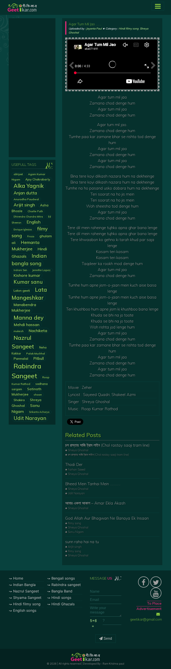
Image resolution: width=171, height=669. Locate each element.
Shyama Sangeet (27, 597)
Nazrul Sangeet (26, 591)
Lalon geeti (22, 291)
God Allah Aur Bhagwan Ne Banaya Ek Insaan (107, 518)
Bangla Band (61, 591)
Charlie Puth (35, 211)
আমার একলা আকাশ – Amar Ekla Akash (95, 503)
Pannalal (21, 358)
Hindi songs (61, 597)
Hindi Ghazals (63, 604)
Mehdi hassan (26, 324)
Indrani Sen (20, 270)
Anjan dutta (25, 193)
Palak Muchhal (35, 353)
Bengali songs (63, 578)
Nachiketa (38, 330)
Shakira (19, 400)
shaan (38, 394)
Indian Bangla (24, 584)
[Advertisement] (32, 87)
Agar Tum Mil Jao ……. (85, 24)
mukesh (19, 331)
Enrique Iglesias (23, 229)
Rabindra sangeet (66, 584)
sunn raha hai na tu (82, 541)
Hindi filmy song (128, 28)
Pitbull (38, 358)
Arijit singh (24, 205)
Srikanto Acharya (39, 412)
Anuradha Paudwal (26, 199)
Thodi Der (74, 464)
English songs (24, 610)
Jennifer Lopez (41, 270)
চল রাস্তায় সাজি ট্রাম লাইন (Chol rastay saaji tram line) (107, 445)
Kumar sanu (28, 282)
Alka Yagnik (29, 185)
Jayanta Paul (94, 28)
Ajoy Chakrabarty (37, 179)
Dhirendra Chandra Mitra (28, 216)
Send (107, 638)
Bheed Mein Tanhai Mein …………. (92, 483)
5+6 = (93, 623)
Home (18, 578)
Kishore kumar (27, 275)
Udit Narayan (30, 418)
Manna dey (29, 317)
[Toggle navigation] (158, 6)
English (33, 222)
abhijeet (18, 174)
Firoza (30, 236)
